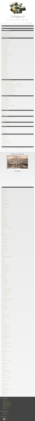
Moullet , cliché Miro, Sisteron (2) (6, 343)
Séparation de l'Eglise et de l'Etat (6, 82)
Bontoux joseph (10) (5, 222)
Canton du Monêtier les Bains (6, 78)
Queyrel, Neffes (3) (4, 363)
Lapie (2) (3, 310)
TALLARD (3, 131)
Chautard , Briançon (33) (5, 234)
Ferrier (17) (3, 263)
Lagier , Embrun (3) (4, 307)
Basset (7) (3, 210)
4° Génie (3, 145)
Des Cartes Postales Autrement (7, 402)
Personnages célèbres (6, 406)
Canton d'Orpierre (4, 47)
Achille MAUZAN (4, 119)
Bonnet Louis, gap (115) (5, 220)
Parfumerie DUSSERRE (5, 98)
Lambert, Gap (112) (5, 309)
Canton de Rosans (4, 51)
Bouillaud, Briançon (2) (5, 224)
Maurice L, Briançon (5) (5, 331)
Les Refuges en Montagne (5, 125)
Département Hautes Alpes (6, 403)
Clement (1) (3, 236)
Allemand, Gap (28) (4, 195)
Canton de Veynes (4, 61)
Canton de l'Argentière (5, 73)
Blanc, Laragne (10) (5, 217)
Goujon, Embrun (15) (5, 283)
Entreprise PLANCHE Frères (6, 100)
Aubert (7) (3, 205)
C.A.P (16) (3, 229)
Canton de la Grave (4, 76)
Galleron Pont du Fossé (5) (5, 271)
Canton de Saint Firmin (5, 56)
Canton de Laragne (4, 46)
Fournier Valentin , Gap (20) (6, 266)
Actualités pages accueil (6, 399)
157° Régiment (4, 138)
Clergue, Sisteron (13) (5, 237)
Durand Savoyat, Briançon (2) (6, 249)
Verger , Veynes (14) (5, 385)
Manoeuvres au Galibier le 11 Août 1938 (7, 94)
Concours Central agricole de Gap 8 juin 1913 (8, 89)
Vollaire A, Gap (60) (4, 390)
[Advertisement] (17, 178)
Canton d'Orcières (4, 68)
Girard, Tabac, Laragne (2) (5, 280)
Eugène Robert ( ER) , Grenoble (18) (7, 256)
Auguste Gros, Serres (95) (5, 207)
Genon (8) (3, 275)
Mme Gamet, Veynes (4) (5, 336)
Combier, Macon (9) (5, 241)
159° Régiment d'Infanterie (5, 140)
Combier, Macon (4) (5, 242)
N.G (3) (3, 348)
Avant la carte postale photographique (7, 31)
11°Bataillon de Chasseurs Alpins (6, 142)
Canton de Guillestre (5, 66)
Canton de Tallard (4, 59)
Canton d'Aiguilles (4, 71)
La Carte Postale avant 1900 (6, 33)
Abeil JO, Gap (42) (4, 188)
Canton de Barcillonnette (5, 42)
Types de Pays (4, 113)
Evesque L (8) (4, 258)
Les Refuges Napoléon (5, 123)
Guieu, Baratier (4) (4, 285)
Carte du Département (5, 132)
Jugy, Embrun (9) (4, 297)
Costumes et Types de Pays (6, 405)
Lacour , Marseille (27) (5, 305)
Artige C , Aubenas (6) (5, 200)
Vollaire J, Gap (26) (4, 392)
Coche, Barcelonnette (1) (5, 239)
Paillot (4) (3, 353)
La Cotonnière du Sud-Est (5, 102)
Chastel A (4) (4, 232)
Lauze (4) (3, 312)
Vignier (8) (3, 387)
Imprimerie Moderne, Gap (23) (6, 292)
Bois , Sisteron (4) (4, 219)
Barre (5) (3, 208)
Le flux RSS (7, 419)
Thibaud (3, 382)
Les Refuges (4, 407)
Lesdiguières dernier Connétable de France (8, 117)
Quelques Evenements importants (7, 404)
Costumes (3, 111)
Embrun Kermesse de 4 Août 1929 (6, 92)
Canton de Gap (4, 39)
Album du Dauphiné (4, 127)
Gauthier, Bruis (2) (4, 273)
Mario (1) (3, 319)
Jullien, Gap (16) (4, 300)
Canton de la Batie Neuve (5, 44)
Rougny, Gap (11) (4, 375)
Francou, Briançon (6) (5, 268)
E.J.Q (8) (3, 251)
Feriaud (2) (3, 261)
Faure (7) (3, 259)
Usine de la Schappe (5, 107)
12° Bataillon (4, 143)
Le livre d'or (5, 413)
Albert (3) (3, 193)
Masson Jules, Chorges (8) (5, 326)
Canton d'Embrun (4, 64)
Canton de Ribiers (4, 49)
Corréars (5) (3, 244)
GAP (2, 129)
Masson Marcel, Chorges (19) (6, 327)
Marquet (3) (3, 322)
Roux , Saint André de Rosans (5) (6, 377)
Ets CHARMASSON (4, 97)
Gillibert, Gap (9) (4, 278)
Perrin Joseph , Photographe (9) (6, 360)
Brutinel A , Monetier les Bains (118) (7, 227)
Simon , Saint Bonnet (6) (5, 380)
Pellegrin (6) (3, 356)
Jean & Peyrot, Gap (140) (5, 293)
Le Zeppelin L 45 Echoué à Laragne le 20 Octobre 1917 (9, 91)
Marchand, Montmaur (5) (5, 317)
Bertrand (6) (3, 212)
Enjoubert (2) (4, 254)
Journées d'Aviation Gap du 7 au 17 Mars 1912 (8, 87)
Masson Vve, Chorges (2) (5, 329)
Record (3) (3, 365)
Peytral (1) (3, 361)
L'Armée (4, 409)
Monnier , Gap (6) (4, 339)
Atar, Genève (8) (4, 202)
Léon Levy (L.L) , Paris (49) (6, 314)
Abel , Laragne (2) (4, 190)
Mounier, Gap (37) (4, 344)
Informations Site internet (6, 401)
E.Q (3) (3, 253)
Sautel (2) (3, 378)
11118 (17, 147)
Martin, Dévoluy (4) (4, 324)
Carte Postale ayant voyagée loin (6, 35)
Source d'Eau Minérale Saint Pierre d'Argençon (8, 105)
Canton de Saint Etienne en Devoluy (7, 54)
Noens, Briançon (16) (5, 351)
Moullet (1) (3, 341)
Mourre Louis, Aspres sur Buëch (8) (7, 346)
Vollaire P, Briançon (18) (5, 394)
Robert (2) (3, 368)
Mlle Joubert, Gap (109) (5, 334)
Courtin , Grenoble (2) (5, 246)
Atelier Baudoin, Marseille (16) (6, 203)
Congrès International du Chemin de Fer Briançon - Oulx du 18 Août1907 (12, 86)
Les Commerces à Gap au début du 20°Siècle (8, 36)
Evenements (4, 400)
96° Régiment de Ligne (5, 137)
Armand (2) (3, 198)
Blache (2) (3, 215)
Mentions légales (5, 414)
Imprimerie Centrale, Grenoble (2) (6, 288)
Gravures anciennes (5, 408)
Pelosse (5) (3, 358)
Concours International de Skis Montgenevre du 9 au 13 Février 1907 (11, 84)
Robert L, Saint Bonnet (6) (5, 370)
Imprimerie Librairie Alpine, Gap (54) (7, 290)
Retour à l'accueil (4, 27)
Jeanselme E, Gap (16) (5, 295)
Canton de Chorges (4, 63)
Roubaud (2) (4, 373)
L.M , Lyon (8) (4, 302)
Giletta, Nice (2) (4, 276)
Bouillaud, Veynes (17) (5, 225)
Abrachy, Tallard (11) (5, 191)
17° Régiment (4, 135)
